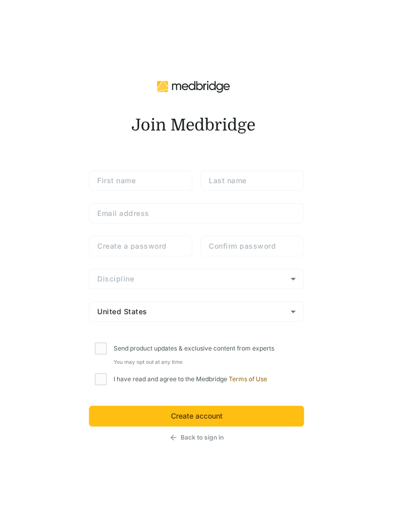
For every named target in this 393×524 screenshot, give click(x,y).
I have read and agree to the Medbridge (190, 379)
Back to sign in (202, 437)
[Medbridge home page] (193, 86)
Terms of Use (248, 379)
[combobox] (196, 279)
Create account (197, 415)
